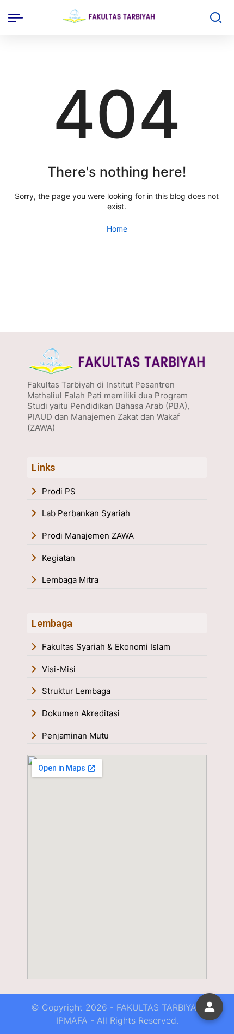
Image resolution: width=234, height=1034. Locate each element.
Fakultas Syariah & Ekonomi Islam (106, 647)
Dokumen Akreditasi (81, 713)
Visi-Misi (59, 669)
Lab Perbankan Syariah (86, 513)
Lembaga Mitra (70, 580)
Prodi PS (59, 491)
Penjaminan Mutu (75, 735)
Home (117, 228)
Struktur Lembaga (76, 691)
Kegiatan (58, 558)
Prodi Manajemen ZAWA (88, 535)
